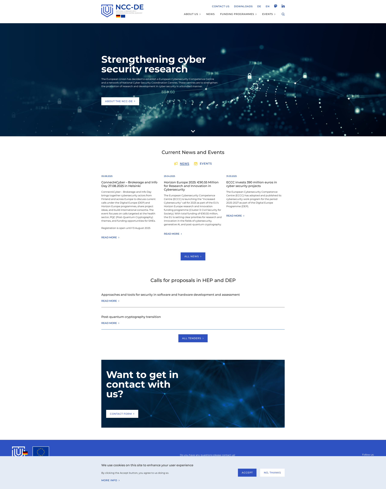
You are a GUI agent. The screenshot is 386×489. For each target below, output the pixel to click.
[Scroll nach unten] (193, 131)
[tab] (182, 163)
